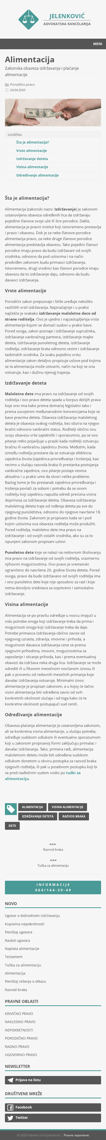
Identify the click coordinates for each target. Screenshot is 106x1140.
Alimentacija (32, 807)
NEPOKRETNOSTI (19, 1030)
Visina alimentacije (32, 166)
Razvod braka (73, 816)
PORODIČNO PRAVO (21, 1038)
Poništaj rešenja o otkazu (25, 981)
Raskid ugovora (17, 940)
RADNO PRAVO (17, 1046)
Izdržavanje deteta (32, 158)
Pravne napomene (76, 1135)
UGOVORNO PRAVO (21, 1054)
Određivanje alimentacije (37, 175)
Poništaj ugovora (18, 932)
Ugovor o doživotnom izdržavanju (32, 915)
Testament (13, 956)
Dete (12, 826)
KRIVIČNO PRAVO (19, 1013)
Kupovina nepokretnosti (24, 924)
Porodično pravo (22, 84)
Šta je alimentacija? (32, 142)
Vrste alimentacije (31, 150)
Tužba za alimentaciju (23, 965)
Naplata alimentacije (22, 948)
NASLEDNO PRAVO (20, 1021)
